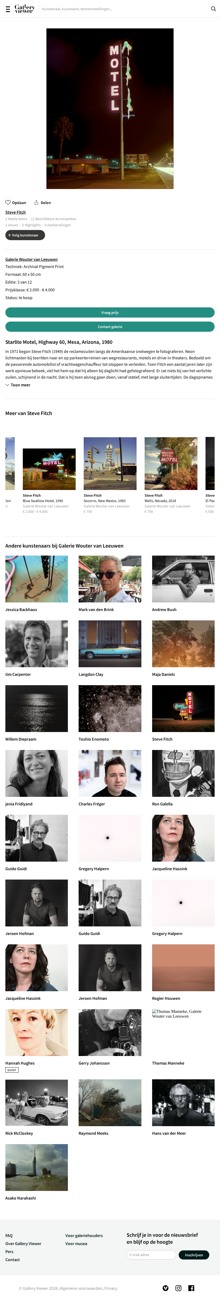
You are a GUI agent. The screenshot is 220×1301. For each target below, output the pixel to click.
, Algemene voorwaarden (80, 1288)
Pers (9, 1251)
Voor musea (76, 1243)
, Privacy (109, 1288)
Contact (12, 1259)
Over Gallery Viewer (23, 1243)
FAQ (9, 1235)
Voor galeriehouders (84, 1235)
